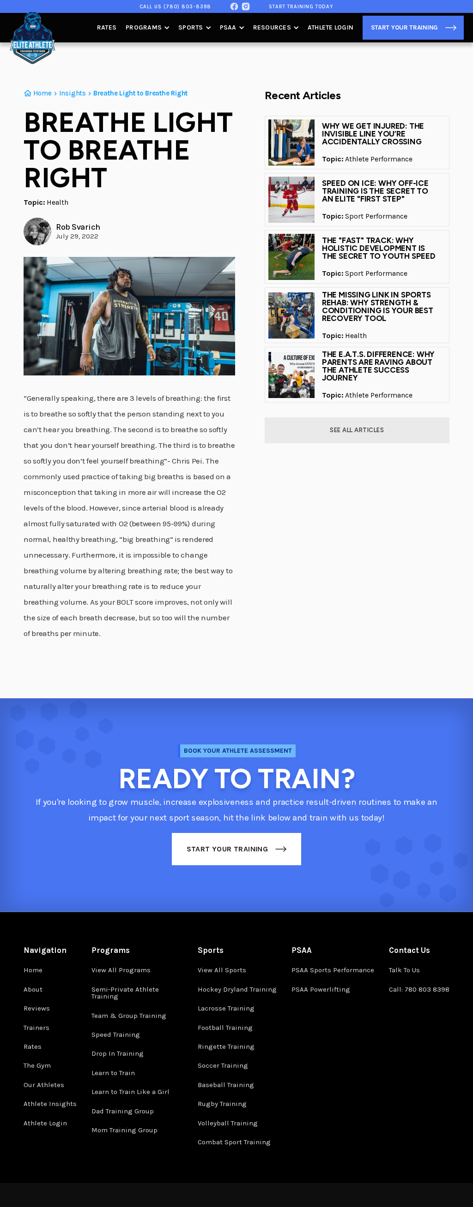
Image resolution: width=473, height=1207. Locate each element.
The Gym (37, 1065)
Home (33, 970)
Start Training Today (301, 7)
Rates (106, 27)
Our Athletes (44, 1085)
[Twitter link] (245, 6)
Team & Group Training (128, 1015)
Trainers (36, 1027)
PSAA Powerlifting (320, 989)
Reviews (37, 1008)
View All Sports (222, 970)
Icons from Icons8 (428, 1196)
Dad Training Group (122, 1111)
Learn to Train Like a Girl (130, 1092)
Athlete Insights (50, 1104)
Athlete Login (330, 27)
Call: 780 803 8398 (419, 989)
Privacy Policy (89, 1195)
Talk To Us (404, 970)
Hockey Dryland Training (237, 989)
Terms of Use (133, 1195)
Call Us (175, 7)
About (33, 989)
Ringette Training (226, 1046)
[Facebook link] (234, 6)
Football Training (225, 1027)
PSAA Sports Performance (332, 970)
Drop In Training (117, 1053)
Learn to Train (113, 1073)
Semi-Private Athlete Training (125, 992)
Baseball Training (226, 1085)
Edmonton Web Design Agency (364, 1198)
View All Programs (121, 970)
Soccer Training (223, 1065)
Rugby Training (222, 1104)
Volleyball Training (228, 1123)
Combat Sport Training (234, 1142)
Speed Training (115, 1034)
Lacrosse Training (226, 1008)
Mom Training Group (124, 1130)
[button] (147, 27)
